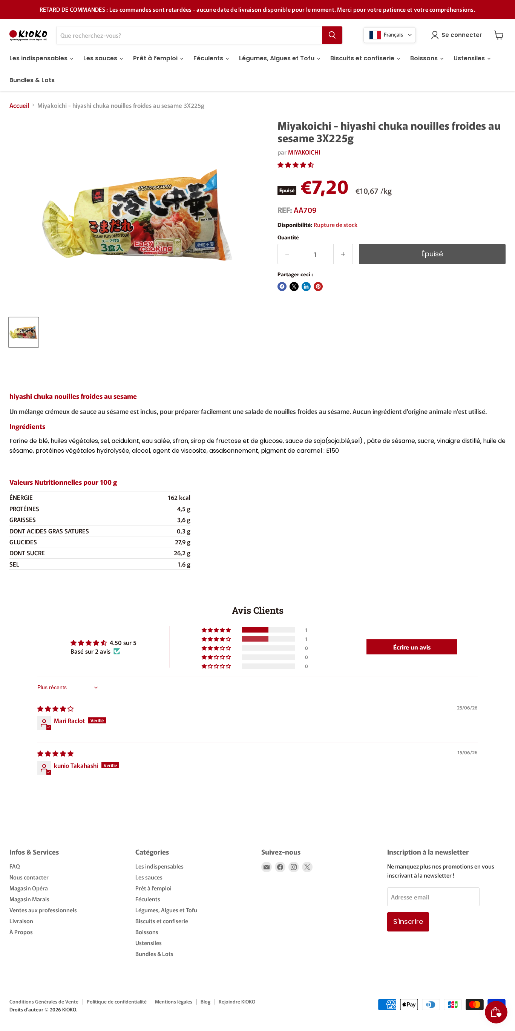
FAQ (14, 866)
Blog (205, 1001)
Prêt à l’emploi (156, 58)
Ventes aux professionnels (43, 910)
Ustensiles (470, 58)
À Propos (21, 932)
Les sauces (101, 58)
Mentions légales (173, 1001)
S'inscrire (408, 921)
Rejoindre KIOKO (237, 1001)
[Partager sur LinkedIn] (306, 286)
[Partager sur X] (294, 286)
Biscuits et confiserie (363, 58)
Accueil (19, 105)
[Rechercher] (332, 35)
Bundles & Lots (32, 80)
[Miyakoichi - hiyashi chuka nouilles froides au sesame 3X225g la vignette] (23, 332)
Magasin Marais (29, 899)
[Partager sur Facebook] (282, 286)
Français (393, 34)
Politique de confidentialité (117, 1001)
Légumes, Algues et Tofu (277, 58)
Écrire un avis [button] (412, 646)
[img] (55, 708)
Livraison (21, 921)
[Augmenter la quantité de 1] (343, 254)
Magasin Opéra (28, 888)
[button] (295, 164)
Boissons (424, 58)
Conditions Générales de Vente (43, 1001)
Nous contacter (29, 877)
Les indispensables (39, 58)
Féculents (209, 58)
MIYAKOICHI (304, 151)
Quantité (288, 237)
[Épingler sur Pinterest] (318, 286)
